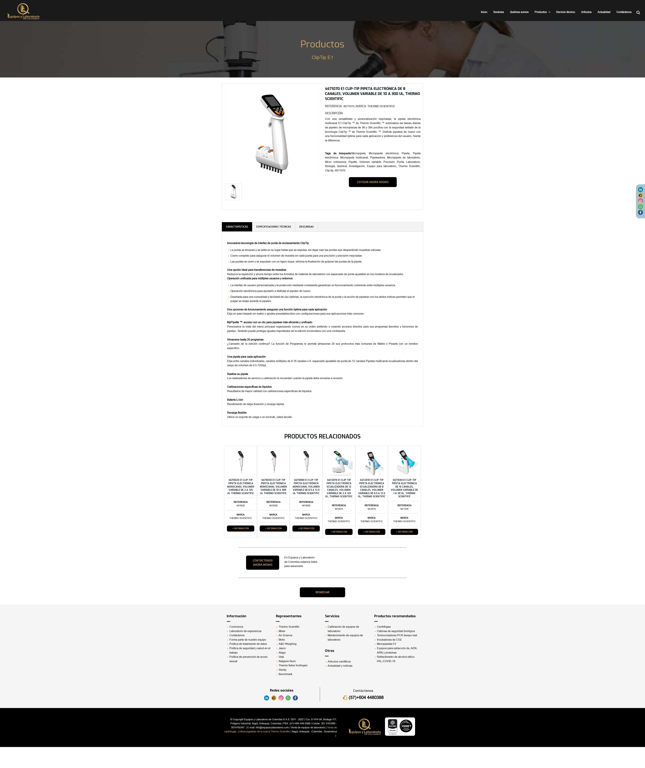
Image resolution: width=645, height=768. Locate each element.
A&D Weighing (287, 644)
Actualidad (604, 12)
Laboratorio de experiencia (245, 631)
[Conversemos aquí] (640, 206)
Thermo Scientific (289, 627)
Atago (282, 653)
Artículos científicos (339, 661)
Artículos (586, 12)
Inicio (484, 12)
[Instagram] (640, 201)
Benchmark (285, 674)
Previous (220, 135)
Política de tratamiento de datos (248, 644)
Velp (281, 657)
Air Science (285, 635)
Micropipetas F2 (386, 644)
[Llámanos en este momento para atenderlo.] (640, 195)
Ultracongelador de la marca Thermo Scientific (264, 731)
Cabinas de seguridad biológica (396, 631)
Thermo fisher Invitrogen (293, 665)
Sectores (498, 12)
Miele (282, 631)
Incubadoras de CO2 (389, 640)
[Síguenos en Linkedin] (640, 189)
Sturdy (282, 670)
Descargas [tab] (306, 226)
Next (324, 193)
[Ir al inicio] (23, 11)
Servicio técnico (565, 12)
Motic (282, 640)
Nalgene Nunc (287, 661)
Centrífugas (384, 627)
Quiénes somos (519, 12)
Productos (541, 12)
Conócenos (236, 627)
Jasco (282, 648)
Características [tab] (237, 226)
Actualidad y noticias (340, 666)
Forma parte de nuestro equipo (247, 640)
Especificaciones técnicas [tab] (273, 226)
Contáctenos (624, 12)
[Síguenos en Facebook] (640, 212)
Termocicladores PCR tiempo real (397, 635)
